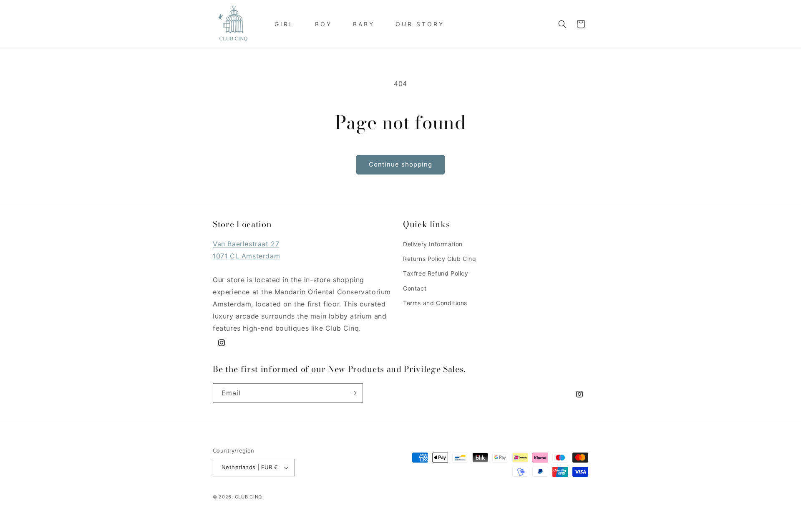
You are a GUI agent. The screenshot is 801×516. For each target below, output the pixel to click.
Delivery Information (433, 244)
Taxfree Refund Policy (436, 273)
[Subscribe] (353, 393)
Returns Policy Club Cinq (439, 258)
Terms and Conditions (435, 302)
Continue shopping (400, 164)
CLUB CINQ (248, 497)
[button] (562, 24)
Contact (414, 288)
